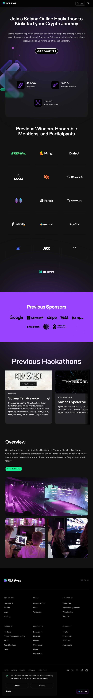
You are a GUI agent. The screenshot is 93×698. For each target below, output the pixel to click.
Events (36, 641)
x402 (6, 641)
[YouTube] (67, 670)
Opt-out (17, 685)
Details (8, 691)
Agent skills (67, 645)
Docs (35, 608)
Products (7, 632)
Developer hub (39, 603)
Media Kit (14, 670)
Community (38, 645)
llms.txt (65, 632)
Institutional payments (71, 608)
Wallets (7, 608)
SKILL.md (66, 641)
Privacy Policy (42, 670)
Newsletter (37, 654)
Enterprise (67, 603)
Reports (66, 616)
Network (36, 636)
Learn (6, 612)
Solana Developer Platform (14, 636)
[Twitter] (72, 670)
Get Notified (13, 469)
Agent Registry (10, 645)
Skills (6, 649)
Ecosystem (37, 632)
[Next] (87, 397)
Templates (37, 612)
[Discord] (77, 670)
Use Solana (8, 603)
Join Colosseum (45, 51)
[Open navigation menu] (88, 3)
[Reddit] (81, 670)
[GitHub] (86, 670)
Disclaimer (31, 670)
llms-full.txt (67, 636)
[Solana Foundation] (12, 580)
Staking (7, 616)
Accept (42, 685)
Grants (6, 670)
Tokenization (68, 612)
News (35, 649)
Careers (22, 670)
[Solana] (9, 3)
